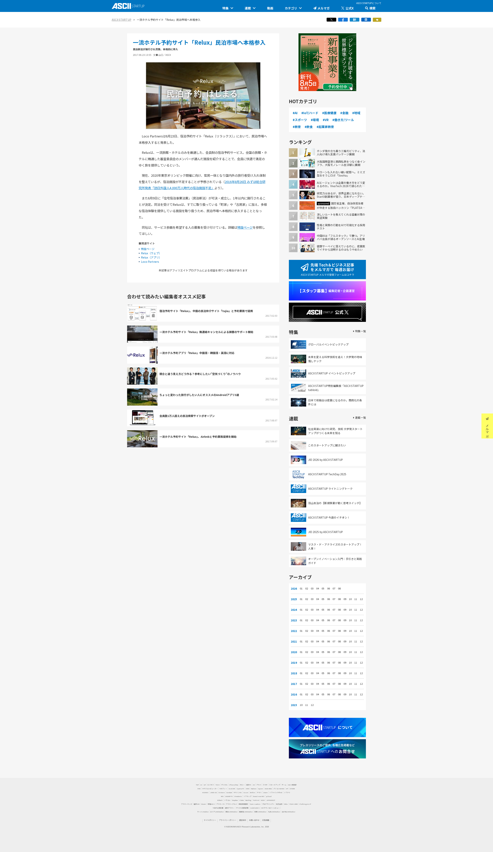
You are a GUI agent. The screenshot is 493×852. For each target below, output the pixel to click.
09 (345, 599)
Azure (246, 792)
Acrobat (229, 792)
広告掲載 (265, 820)
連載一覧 (360, 417)
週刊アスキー (229, 808)
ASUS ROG (268, 789)
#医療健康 (329, 112)
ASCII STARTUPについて (368, 3)
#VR (326, 119)
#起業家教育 (325, 126)
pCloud (269, 796)
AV (254, 785)
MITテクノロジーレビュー (270, 808)
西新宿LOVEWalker (246, 812)
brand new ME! (258, 796)
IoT (205, 785)
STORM (292, 789)
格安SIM (197, 804)
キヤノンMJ (238, 792)
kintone (222, 792)
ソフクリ (287, 792)
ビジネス (211, 785)
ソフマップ (247, 796)
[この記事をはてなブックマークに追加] (354, 20)
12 (361, 599)
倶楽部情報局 (243, 804)
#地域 (356, 112)
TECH (217, 785)
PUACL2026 (293, 804)
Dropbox (235, 800)
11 (355, 599)
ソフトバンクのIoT (275, 792)
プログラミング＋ (268, 804)
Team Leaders (255, 804)
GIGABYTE (229, 796)
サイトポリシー (210, 820)
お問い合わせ (254, 820)
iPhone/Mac (233, 785)
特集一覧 (360, 331)
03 (312, 588)
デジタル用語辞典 (242, 808)
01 (301, 588)
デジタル (224, 785)
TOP (197, 785)
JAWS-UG (213, 792)
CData (242, 800)
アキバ (259, 785)
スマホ (265, 785)
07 (334, 588)
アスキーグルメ (231, 804)
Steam (203, 804)
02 (306, 588)
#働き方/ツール (343, 119)
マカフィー (223, 789)
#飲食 (309, 126)
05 (323, 588)
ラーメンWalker (203, 812)
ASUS (263, 800)
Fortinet (256, 800)
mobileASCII (255, 808)
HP (287, 789)
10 (350, 599)
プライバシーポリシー (227, 820)
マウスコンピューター (210, 789)
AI (201, 785)
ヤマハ (259, 792)
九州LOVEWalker (274, 812)
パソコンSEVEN (278, 789)
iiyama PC (240, 789)
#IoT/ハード (309, 112)
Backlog (248, 800)
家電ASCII (211, 804)
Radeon (254, 789)
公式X (349, 8)
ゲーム (284, 785)
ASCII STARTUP (121, 20)
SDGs (286, 804)
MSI (222, 796)
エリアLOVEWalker (217, 812)
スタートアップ (274, 785)
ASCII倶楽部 (292, 785)
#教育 (297, 126)
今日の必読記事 (218, 808)
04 (317, 588)
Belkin (252, 792)
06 (328, 588)
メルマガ (323, 8)
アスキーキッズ (186, 804)
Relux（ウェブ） (151, 253)
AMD (247, 789)
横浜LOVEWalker (231, 812)
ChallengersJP (305, 804)
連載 (248, 8)
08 (339, 588)
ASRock (219, 800)
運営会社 (242, 820)
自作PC (248, 785)
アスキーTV (220, 804)
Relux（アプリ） (151, 257)
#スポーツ (300, 119)
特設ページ (245, 227)
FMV (198, 789)
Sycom (260, 789)
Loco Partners (150, 262)
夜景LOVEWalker (260, 812)
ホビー (242, 785)
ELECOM (232, 789)
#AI (295, 112)
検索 (372, 8)
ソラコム (227, 800)
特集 (225, 8)
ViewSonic (238, 796)
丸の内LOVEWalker (288, 812)
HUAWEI (205, 792)
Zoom (265, 792)
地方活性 (279, 804)
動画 (270, 8)
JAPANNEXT (270, 800)
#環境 (315, 119)
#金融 (344, 112)
